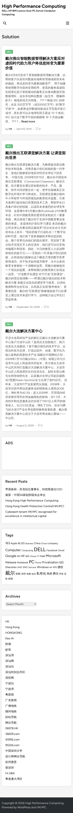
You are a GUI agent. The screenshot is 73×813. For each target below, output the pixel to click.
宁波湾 (9, 689)
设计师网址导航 (15, 756)
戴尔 (10, 573)
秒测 (8, 644)
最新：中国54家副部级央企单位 (25, 495)
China (37, 543)
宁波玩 (9, 683)
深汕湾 (9, 655)
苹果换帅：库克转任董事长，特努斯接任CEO (33, 489)
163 (7, 543)
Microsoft (53, 556)
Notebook (22, 562)
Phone (38, 562)
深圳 (23, 573)
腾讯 (55, 573)
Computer (13, 550)
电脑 (29, 573)
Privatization (50, 562)
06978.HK (11, 728)
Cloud (44, 543)
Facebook (51, 550)
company (53, 543)
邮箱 (10, 578)
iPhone (33, 556)
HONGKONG (13, 632)
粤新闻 (9, 694)
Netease (10, 562)
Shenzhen (11, 567)
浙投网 (9, 677)
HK (10, 128)
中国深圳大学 (13, 750)
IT (38, 556)
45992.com (12, 739)
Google (10, 556)
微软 (60, 567)
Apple (14, 543)
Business (29, 543)
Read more (28, 121)
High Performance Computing (34, 6)
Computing (27, 550)
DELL (9, 52)
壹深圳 (9, 767)
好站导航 (11, 717)
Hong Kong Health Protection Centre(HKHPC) (34, 506)
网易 (49, 573)
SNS (25, 567)
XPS (55, 567)
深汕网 (9, 661)
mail (42, 556)
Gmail (61, 550)
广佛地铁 (11, 705)
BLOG (21, 543)
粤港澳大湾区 (13, 779)
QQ (61, 562)
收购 (18, 573)
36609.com (12, 734)
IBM (27, 556)
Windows (43, 567)
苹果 (61, 574)
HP (23, 556)
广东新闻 (11, 700)
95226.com (12, 745)
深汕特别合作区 (15, 672)
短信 (34, 574)
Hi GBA (10, 773)
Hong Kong (12, 627)
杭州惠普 (11, 762)
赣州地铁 (11, 711)
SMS (19, 567)
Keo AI (9, 638)
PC (32, 561)
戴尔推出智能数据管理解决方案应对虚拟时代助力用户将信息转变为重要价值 (35, 63)
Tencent (32, 567)
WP (50, 567)
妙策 (8, 649)
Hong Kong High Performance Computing (31, 500)
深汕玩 (9, 666)
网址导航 (11, 722)
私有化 (41, 573)
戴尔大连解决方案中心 (24, 331)
